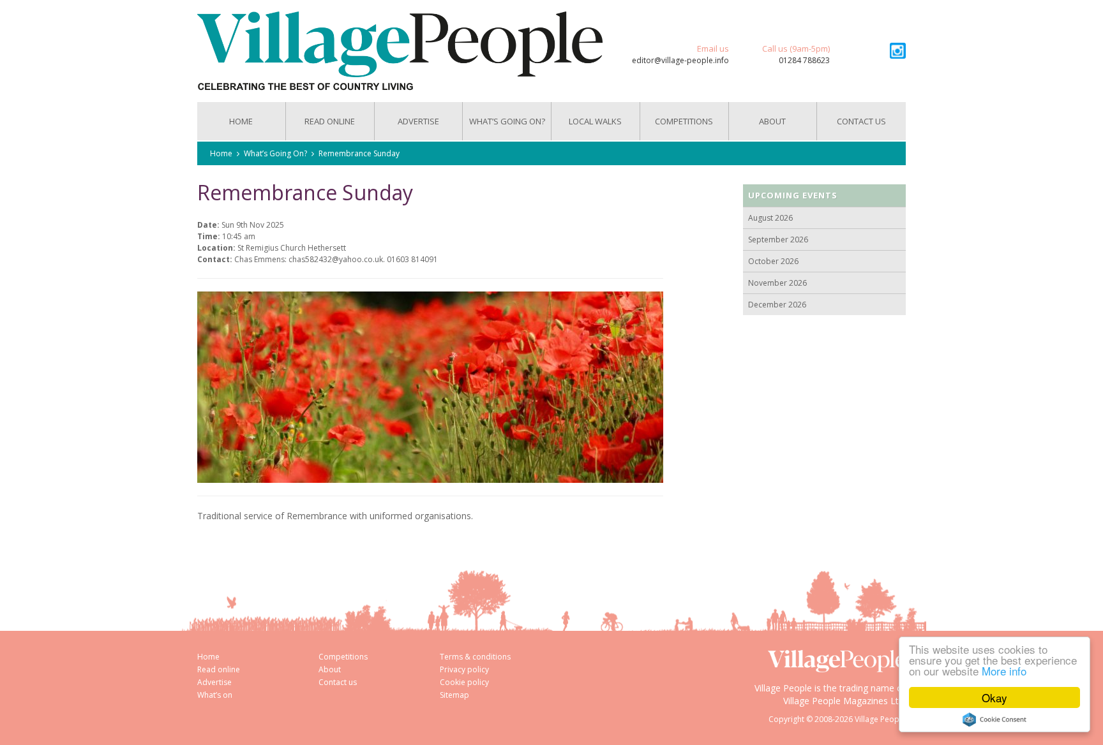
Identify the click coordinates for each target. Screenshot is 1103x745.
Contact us (861, 121)
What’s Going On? (507, 121)
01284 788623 (804, 60)
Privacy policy (464, 669)
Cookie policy (464, 682)
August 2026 (770, 217)
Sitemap (454, 695)
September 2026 (778, 239)
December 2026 (777, 304)
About (772, 121)
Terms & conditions (475, 656)
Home (241, 121)
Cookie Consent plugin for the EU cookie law (994, 719)
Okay (994, 697)
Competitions (684, 121)
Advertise (418, 121)
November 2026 (777, 282)
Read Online (329, 121)
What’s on (214, 695)
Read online (218, 669)
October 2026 (773, 261)
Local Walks (595, 121)
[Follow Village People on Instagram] (898, 51)
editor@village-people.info (680, 60)
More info (1004, 671)
